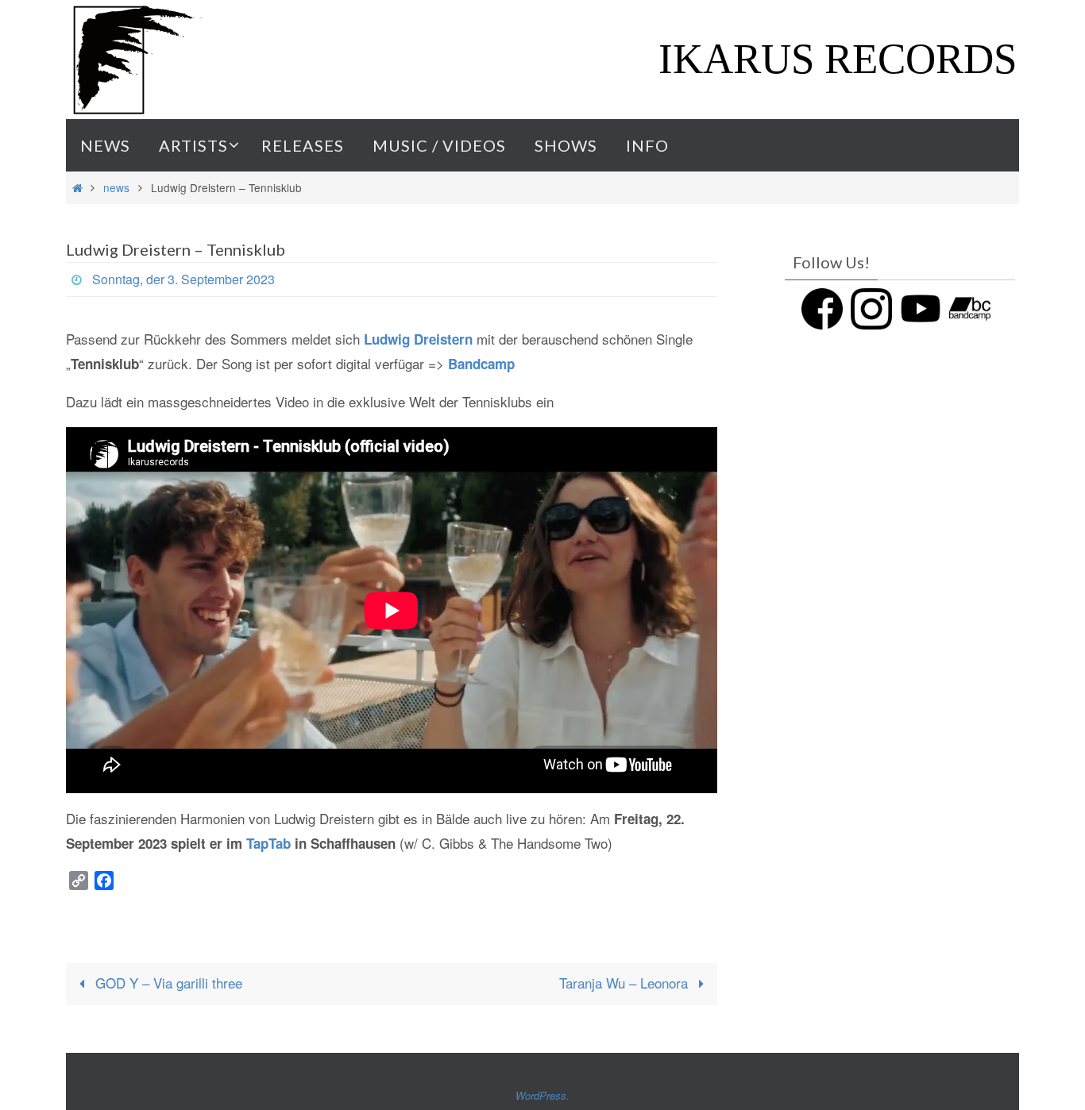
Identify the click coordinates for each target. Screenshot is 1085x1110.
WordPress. (542, 1095)
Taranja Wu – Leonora (625, 982)
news (116, 187)
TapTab (268, 843)
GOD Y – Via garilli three (166, 982)
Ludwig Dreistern (418, 339)
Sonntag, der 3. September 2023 (183, 279)
